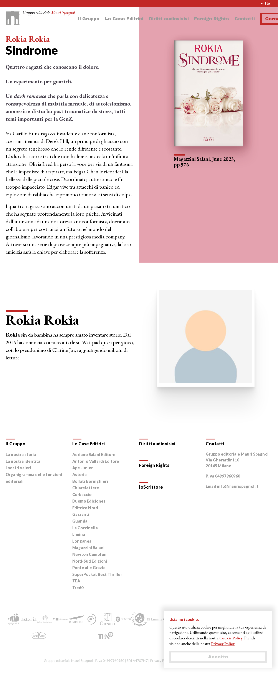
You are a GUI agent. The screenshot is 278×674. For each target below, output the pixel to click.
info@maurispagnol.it (237, 486)
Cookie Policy (231, 637)
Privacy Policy (160, 660)
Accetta (218, 656)
